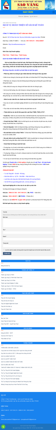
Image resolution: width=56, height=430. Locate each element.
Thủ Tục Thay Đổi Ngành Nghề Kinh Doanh (11, 373)
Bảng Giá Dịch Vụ (5, 265)
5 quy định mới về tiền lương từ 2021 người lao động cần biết (16, 350)
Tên (4, 229)
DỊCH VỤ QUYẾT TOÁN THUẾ (8, 359)
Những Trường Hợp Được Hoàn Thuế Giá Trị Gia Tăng (14, 384)
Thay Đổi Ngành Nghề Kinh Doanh (9, 303)
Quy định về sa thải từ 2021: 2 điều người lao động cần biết (16, 353)
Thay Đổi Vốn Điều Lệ (6, 306)
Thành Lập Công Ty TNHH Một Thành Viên (11, 277)
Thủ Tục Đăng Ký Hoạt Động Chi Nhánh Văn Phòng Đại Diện (16, 381)
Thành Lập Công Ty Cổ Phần (8, 280)
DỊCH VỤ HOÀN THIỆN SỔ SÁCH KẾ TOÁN (12, 362)
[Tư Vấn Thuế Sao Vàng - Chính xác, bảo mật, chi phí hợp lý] (28, 12)
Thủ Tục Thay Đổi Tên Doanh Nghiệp (10, 378)
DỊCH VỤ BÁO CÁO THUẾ (7, 364)
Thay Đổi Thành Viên (6, 309)
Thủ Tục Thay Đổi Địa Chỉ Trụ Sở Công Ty (11, 376)
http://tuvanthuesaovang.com (17, 44)
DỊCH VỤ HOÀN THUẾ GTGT (8, 356)
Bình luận (5, 217)
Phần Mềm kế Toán (6, 338)
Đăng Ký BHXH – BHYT (7, 333)
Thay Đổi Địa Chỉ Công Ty (7, 300)
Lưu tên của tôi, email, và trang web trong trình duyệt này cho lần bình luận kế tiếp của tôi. (28, 250)
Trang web (5, 243)
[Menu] (53, 12)
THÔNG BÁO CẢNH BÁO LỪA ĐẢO (9, 347)
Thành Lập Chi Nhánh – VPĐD (8, 289)
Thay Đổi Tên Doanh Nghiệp (8, 298)
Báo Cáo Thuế (4, 318)
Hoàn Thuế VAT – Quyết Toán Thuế (9, 324)
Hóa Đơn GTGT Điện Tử (7, 336)
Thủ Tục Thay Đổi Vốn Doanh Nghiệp (10, 370)
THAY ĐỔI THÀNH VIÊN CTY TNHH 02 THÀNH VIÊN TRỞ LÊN (16, 367)
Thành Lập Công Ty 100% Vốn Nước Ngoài (11, 286)
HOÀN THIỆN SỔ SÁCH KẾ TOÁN (9, 22)
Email (4, 236)
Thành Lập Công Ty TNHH (7, 274)
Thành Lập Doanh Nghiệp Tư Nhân (9, 283)
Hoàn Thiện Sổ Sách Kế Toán (8, 321)
